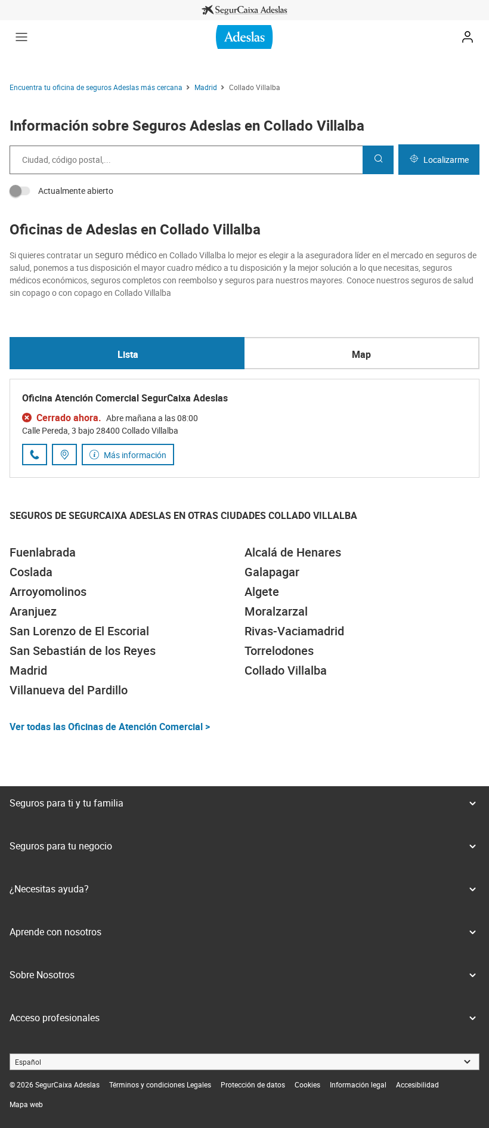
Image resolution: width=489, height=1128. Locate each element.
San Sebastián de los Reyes (83, 650)
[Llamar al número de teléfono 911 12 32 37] (34, 454)
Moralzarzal (276, 611)
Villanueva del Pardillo (69, 690)
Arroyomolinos (48, 591)
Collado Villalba (285, 670)
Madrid (28, 670)
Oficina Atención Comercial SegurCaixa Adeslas (125, 397)
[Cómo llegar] (64, 454)
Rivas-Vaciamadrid (294, 631)
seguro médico (126, 254)
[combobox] (186, 160)
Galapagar (271, 572)
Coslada (31, 572)
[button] (21, 37)
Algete (261, 591)
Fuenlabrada (43, 552)
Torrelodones (279, 650)
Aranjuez (33, 611)
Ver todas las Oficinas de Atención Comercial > (110, 726)
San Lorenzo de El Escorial (79, 631)
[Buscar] (378, 160)
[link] (244, 10)
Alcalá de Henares (292, 552)
